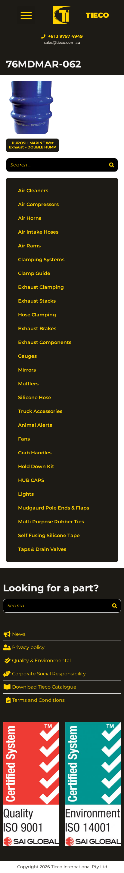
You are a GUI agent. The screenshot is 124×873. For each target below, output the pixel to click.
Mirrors (27, 370)
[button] (26, 15)
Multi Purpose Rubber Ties (51, 522)
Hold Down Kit (36, 466)
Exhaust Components (44, 342)
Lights (26, 494)
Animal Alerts (35, 425)
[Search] (112, 165)
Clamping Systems (41, 259)
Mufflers (28, 384)
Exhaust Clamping (41, 287)
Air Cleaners (33, 190)
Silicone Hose (34, 397)
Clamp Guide (34, 273)
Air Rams (29, 246)
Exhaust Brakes (37, 328)
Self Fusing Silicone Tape (49, 535)
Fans (24, 439)
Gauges (27, 356)
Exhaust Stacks (37, 301)
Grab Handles (34, 453)
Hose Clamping (37, 315)
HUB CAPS (31, 480)
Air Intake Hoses (38, 232)
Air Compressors (38, 204)
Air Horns (29, 218)
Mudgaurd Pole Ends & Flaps (53, 508)
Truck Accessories (40, 411)
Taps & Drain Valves (42, 549)
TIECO (97, 15)
